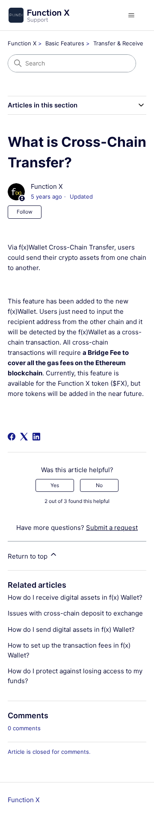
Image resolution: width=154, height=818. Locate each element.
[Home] (39, 15)
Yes (54, 485)
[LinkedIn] (36, 436)
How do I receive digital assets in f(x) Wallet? (75, 597)
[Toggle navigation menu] (131, 15)
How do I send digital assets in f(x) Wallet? (71, 629)
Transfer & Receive (118, 43)
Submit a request (112, 528)
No (99, 485)
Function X (22, 43)
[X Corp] (24, 436)
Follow (25, 211)
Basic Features (64, 43)
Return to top (28, 556)
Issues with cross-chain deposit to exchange (75, 613)
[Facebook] (11, 436)
